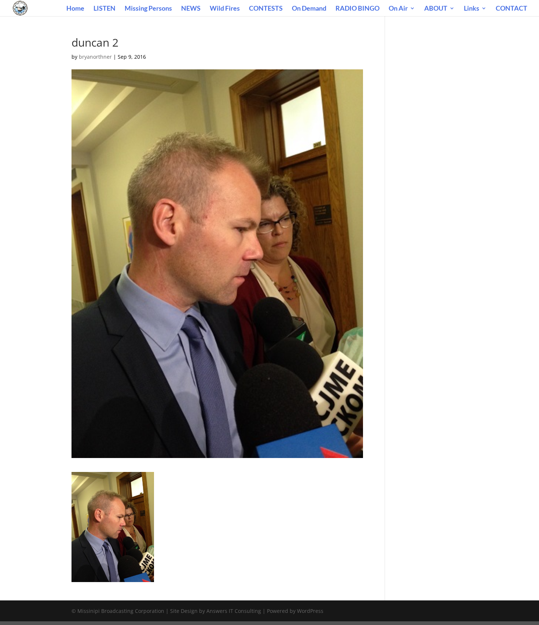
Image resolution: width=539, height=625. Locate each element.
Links (471, 9)
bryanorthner (95, 56)
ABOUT (435, 9)
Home (75, 9)
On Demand (309, 9)
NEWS (191, 9)
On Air (398, 9)
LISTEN (104, 9)
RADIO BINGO (358, 9)
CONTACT (511, 9)
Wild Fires (225, 9)
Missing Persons (148, 9)
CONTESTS (266, 9)
